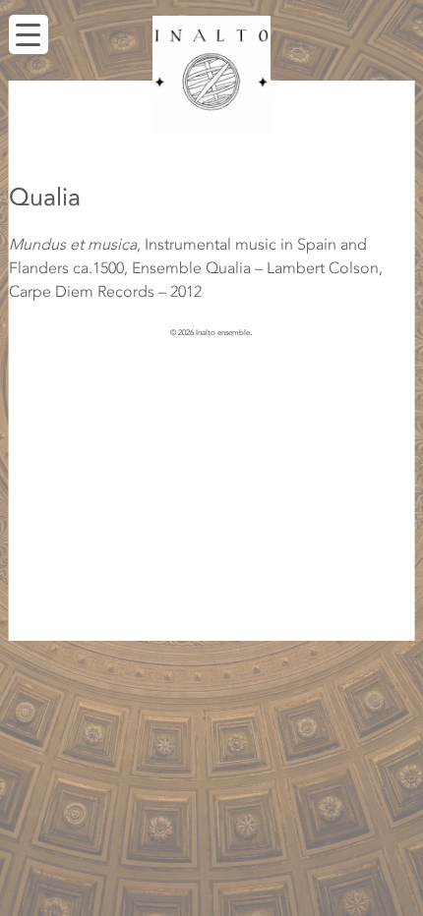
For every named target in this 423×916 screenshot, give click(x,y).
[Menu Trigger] (28, 34)
